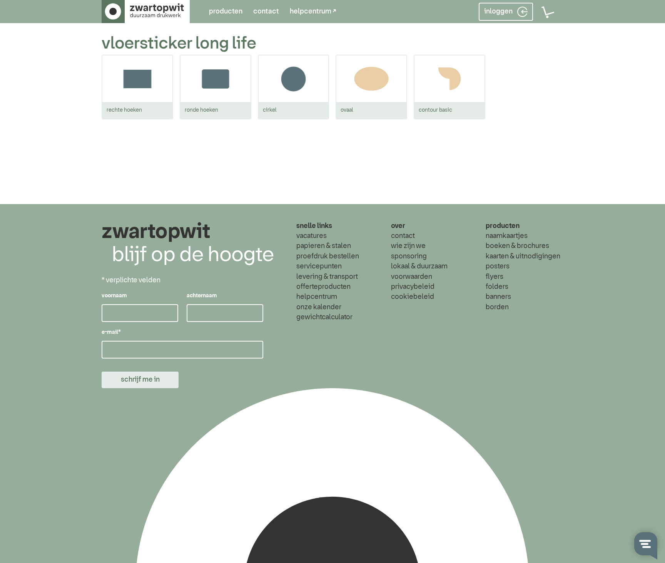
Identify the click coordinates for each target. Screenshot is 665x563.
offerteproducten (323, 286)
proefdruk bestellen (327, 256)
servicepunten (319, 266)
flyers (494, 276)
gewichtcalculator (324, 317)
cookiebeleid (412, 296)
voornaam (114, 295)
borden (497, 307)
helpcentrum (316, 296)
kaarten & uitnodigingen (523, 256)
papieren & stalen (323, 246)
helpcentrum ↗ (313, 11)
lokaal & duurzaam (419, 266)
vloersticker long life (179, 43)
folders (497, 286)
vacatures (311, 236)
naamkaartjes (507, 236)
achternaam (202, 295)
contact (266, 11)
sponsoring (409, 256)
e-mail (111, 332)
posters (498, 266)
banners (498, 296)
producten (225, 11)
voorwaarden (411, 276)
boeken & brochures (517, 246)
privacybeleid (412, 286)
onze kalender (318, 307)
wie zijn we (408, 246)
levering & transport (327, 276)
